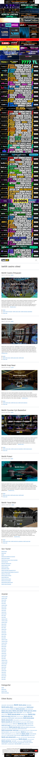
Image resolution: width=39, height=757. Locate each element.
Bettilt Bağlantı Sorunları (22, 707)
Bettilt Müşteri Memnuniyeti (7, 582)
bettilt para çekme (32, 727)
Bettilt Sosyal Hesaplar (6, 580)
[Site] (19, 66)
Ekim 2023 (4, 636)
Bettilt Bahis (29, 705)
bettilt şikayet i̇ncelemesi (30, 739)
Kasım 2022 (4, 655)
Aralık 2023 (4, 632)
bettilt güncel (11, 718)
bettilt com (29, 712)
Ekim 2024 (4, 615)
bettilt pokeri (21, 495)
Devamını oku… (13, 306)
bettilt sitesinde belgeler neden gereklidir (24, 730)
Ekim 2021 (4, 677)
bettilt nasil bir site (5, 727)
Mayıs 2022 (4, 665)
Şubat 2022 (4, 670)
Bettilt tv (23, 732)
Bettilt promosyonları (7, 730)
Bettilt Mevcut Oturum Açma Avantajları (10, 560)
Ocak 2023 (4, 651)
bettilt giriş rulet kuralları (20, 716)
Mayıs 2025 (4, 606)
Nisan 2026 (4, 600)
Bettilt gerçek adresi (14, 714)
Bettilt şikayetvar (6, 741)
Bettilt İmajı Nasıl (8, 365)
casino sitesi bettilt (27, 740)
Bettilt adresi (22, 705)
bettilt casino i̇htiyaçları (7, 311)
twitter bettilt (4, 743)
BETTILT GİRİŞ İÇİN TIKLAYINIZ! (19, 39)
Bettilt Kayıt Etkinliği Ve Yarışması (8, 556)
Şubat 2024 (4, 629)
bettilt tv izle (18, 733)
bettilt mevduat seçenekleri (26, 311)
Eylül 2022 (4, 658)
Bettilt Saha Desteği (6, 558)
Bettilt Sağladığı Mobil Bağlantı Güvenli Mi (10, 572)
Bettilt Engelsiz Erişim (6, 565)
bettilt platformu (9, 728)
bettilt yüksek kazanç (27, 448)
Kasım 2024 (4, 613)
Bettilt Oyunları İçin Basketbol (14, 410)
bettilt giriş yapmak (5, 718)
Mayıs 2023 (4, 644)
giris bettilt (10, 742)
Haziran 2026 (4, 598)
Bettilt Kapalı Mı (5, 561)
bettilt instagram (30, 721)
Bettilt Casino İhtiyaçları (11, 273)
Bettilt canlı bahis (6, 495)
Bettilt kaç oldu (22, 723)
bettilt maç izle (30, 723)
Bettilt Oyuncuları (5, 566)
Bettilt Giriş (4, 553)
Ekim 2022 (4, 656)
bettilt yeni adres (10, 735)
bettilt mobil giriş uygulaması (17, 541)
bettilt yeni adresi (17, 735)
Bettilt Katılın (7, 319)
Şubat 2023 (4, 649)
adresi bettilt (4, 705)
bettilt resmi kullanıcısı (22, 402)
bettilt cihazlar (24, 712)
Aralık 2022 (4, 653)
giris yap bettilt (15, 742)
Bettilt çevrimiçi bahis (31, 737)
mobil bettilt (31, 742)
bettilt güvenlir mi (17, 721)
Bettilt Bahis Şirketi (5, 568)
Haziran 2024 (4, 622)
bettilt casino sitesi (16, 311)
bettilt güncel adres (19, 718)
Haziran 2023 (4, 643)
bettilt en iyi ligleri (4, 714)
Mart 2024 (4, 627)
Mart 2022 (4, 668)
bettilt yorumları (18, 737)
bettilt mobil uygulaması (21, 725)
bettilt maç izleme (6, 725)
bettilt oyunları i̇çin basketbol (17, 448)
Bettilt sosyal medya (33, 730)
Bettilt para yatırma (24, 727)
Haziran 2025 (4, 605)
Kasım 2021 (4, 675)
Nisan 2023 (4, 646)
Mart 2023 (4, 648)
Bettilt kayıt (15, 723)
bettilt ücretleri (8, 739)
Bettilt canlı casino (7, 710)
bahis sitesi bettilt (10, 705)
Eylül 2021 (4, 679)
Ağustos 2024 (4, 618)
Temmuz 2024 (4, 620)
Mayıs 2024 (4, 624)
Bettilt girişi (13, 716)
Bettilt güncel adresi (28, 718)
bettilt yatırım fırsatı (4, 735)
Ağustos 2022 (4, 660)
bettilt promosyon (15, 728)
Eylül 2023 (4, 637)
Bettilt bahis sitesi (6, 357)
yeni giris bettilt (18, 743)
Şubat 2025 (4, 608)
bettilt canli (12, 708)
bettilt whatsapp (33, 733)
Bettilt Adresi (4, 551)
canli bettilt (14, 740)
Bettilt (4, 310)
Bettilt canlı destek (17, 710)
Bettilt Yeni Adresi (5, 692)
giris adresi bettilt (5, 742)
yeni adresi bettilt (10, 743)
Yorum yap (5, 313)
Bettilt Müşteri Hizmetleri (29, 725)
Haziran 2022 (4, 663)
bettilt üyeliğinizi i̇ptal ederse (14, 739)
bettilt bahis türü (15, 707)
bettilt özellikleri (4, 739)
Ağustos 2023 (4, 639)
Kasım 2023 (4, 634)
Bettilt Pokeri (7, 456)
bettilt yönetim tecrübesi (24, 737)
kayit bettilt (26, 742)
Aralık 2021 (4, 674)
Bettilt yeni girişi (32, 735)
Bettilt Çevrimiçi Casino (6, 578)
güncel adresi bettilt (21, 742)
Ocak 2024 (4, 631)
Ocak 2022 (4, 672)
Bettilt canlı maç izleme (30, 710)
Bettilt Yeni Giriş (25, 735)
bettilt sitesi (16, 730)
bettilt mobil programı (14, 725)
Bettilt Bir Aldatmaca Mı (6, 563)
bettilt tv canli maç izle (6, 733)
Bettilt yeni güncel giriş (9, 737)
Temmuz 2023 (4, 641)
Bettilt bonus (30, 707)
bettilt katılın (21, 357)
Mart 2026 (4, 601)
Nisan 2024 (4, 625)
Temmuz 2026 (4, 596)
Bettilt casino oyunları (7, 712)
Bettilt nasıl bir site (14, 727)
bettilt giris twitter (24, 714)
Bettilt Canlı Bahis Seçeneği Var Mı (9, 570)
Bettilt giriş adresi (6, 716)
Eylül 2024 (4, 617)
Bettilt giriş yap (28, 716)
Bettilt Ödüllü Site (5, 577)
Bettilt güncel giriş (7, 720)
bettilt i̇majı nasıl (14, 402)
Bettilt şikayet (23, 739)
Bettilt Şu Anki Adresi (6, 573)
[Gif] (19, 108)
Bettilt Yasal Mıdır (9, 503)
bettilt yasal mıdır (26, 541)
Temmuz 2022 (4, 661)
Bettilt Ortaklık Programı (6, 575)
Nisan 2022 (4, 667)
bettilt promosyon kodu (22, 728)
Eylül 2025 (4, 603)
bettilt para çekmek (4, 728)
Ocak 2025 (4, 610)
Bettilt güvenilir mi (7, 722)
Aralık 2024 (4, 612)
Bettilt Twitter (4, 691)
